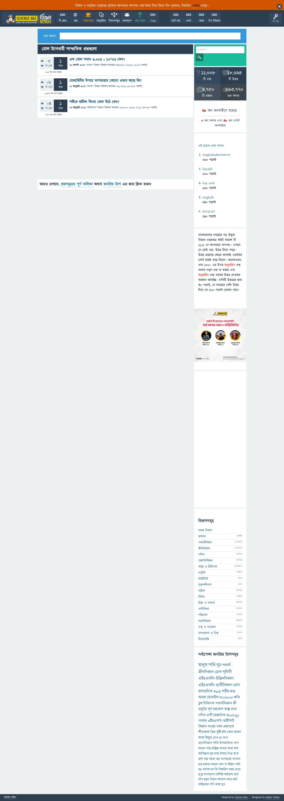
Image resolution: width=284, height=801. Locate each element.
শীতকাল (204, 732)
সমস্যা (206, 769)
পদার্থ (226, 665)
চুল (200, 703)
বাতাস (236, 759)
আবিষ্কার (203, 753)
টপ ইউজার (214, 21)
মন (212, 769)
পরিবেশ (202, 615)
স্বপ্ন (206, 759)
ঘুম (218, 665)
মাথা (234, 709)
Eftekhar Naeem (124, 65)
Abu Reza (121, 86)
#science (226, 697)
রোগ (236, 685)
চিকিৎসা (209, 703)
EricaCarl (209, 211)
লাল (236, 743)
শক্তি (216, 743)
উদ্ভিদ (231, 764)
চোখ (218, 672)
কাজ (201, 737)
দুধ (212, 753)
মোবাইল (213, 697)
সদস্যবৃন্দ (127, 21)
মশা (200, 759)
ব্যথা (236, 774)
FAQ (153, 21)
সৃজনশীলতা (204, 584)
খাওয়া (212, 726)
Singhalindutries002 (216, 154)
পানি (212, 665)
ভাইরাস (228, 774)
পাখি (237, 764)
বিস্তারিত (223, 769)
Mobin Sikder (273, 797)
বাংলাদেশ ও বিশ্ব (208, 633)
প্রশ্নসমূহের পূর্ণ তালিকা (77, 184)
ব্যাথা (212, 759)
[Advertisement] (115, 150)
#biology (232, 715)
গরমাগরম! (88, 21)
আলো (202, 697)
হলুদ (206, 779)
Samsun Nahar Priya (131, 107)
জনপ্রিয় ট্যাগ (113, 184)
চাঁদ (224, 732)
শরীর (225, 691)
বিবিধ (201, 597)
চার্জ (235, 779)
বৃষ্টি (218, 732)
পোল (188, 21)
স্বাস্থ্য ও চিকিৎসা (207, 566)
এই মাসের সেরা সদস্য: (211, 146)
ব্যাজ (201, 21)
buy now (209, 183)
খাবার (223, 748)
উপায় (223, 753)
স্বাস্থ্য (227, 709)
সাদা (230, 748)
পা (225, 764)
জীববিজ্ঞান (92, 107)
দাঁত (200, 779)
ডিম (213, 732)
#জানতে (228, 726)
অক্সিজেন (203, 784)
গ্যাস (221, 764)
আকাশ (222, 779)
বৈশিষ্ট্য (219, 774)
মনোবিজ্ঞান (204, 621)
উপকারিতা (226, 743)
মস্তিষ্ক (215, 748)
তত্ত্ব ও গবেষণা (207, 627)
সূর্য (210, 709)
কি (216, 769)
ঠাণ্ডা (230, 753)
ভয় (218, 759)
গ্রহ (200, 764)
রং (220, 737)
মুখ (223, 784)
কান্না (218, 784)
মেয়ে (238, 769)
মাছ (216, 753)
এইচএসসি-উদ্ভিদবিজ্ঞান (216, 678)
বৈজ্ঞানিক (219, 715)
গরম (219, 726)
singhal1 (208, 197)
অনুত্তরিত (101, 21)
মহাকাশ (218, 709)
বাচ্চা (231, 769)
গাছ (208, 748)
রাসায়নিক (205, 691)
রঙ (200, 769)
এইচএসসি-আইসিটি (221, 721)
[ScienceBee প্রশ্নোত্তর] (28, 18)
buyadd (207, 169)
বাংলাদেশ (209, 774)
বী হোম (63, 21)
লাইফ (201, 591)
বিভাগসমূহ (114, 21)
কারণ (237, 732)
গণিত (201, 554)
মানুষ (202, 665)
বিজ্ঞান (202, 726)
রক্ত (232, 691)
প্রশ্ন (75, 21)
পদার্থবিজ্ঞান (205, 542)
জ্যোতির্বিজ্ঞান (205, 560)
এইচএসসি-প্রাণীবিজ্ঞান (215, 685)
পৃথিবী (227, 672)
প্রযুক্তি (201, 572)
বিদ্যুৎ (208, 737)
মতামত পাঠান (10, 797)
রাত (215, 737)
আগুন (201, 748)
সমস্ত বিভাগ (205, 530)
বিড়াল (213, 779)
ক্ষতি (237, 697)
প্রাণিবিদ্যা (203, 609)
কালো (214, 764)
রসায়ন (206, 764)
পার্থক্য (202, 721)
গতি (212, 784)
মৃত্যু (200, 774)
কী (234, 703)
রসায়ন (89, 65)
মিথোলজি (203, 639)
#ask (217, 691)
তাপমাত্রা (226, 759)
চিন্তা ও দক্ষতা (206, 603)
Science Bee (241, 797)
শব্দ (236, 748)
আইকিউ (203, 578)
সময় (229, 779)
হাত (235, 753)
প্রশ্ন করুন (140, 21)
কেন (230, 732)
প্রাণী (209, 715)
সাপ (225, 737)
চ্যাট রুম (176, 21)
